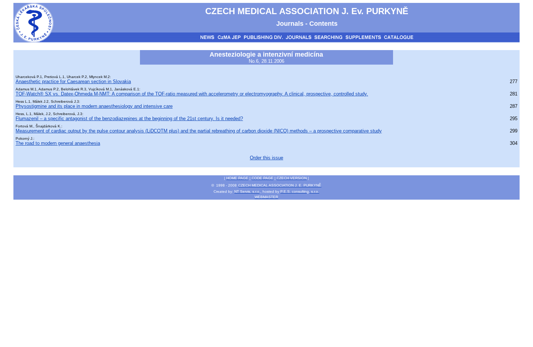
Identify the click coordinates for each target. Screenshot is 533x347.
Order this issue (266, 157)
